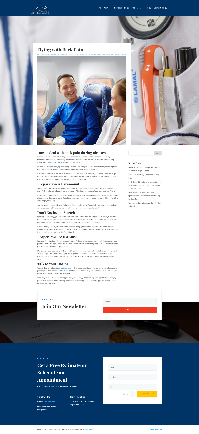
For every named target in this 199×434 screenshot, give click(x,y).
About (106, 8)
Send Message (147, 394)
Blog (149, 8)
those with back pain (53, 162)
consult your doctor (65, 268)
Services (118, 8)
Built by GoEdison (155, 429)
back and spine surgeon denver (96, 54)
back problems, (61, 195)
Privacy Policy (89, 429)
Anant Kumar (44, 54)
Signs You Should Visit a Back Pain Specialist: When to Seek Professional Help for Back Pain (144, 195)
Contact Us (159, 8)
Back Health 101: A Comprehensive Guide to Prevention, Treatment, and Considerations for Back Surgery (145, 185)
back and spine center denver (73, 54)
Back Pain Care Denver (117, 54)
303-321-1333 (49, 401)
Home (98, 8)
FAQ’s (126, 8)
